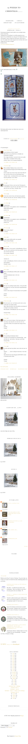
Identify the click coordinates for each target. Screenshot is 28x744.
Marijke (5, 237)
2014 (13, 698)
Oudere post (5, 369)
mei (14, 683)
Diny (5, 333)
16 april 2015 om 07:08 (10, 162)
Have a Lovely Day (13, 503)
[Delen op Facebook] (15, 140)
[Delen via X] (14, 140)
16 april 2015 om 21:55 (10, 330)
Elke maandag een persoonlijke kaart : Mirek (14, 513)
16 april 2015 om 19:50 (10, 314)
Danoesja (5, 246)
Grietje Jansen (6, 301)
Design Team (8, 22)
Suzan (3, 537)
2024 (13, 656)
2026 (13, 653)
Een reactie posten (4, 366)
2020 (13, 663)
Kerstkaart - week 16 (14, 689)
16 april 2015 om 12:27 (10, 266)
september (14, 676)
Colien (3, 519)
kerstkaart (16, 644)
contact (19, 20)
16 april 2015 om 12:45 (10, 280)
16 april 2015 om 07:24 (10, 179)
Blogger (22, 715)
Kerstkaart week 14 (15, 692)
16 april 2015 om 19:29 (10, 297)
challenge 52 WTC (10, 644)
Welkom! (3, 575)
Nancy (3, 502)
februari (14, 695)
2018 (13, 666)
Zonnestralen (12, 538)
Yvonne (5, 318)
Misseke (5, 269)
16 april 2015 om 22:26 (10, 342)
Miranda (3, 528)
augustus (14, 678)
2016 (13, 669)
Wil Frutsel (6, 228)
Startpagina (10, 20)
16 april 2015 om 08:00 (10, 190)
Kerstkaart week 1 (13, 604)
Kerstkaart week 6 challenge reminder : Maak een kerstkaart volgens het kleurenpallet (16, 626)
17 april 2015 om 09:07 (10, 363)
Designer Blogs (18, 736)
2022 (13, 660)
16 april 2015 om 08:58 (10, 199)
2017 (13, 667)
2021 (13, 661)
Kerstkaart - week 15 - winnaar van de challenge (15, 690)
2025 (13, 655)
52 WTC (3, 644)
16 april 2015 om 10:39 (10, 233)
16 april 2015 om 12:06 (10, 242)
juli (14, 680)
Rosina (5, 283)
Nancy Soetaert (7, 150)
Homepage (13, 369)
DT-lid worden (19, 22)
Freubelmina (6, 165)
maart (14, 693)
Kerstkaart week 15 (13, 614)
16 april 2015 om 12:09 (10, 255)
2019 (13, 664)
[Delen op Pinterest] (16, 140)
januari (14, 696)
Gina (5, 183)
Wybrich (5, 193)
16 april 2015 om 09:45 (10, 212)
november (14, 673)
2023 (13, 658)
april (14, 684)
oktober (14, 675)
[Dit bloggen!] (12, 140)
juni (14, 681)
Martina (3, 511)
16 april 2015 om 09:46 (10, 224)
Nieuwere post (22, 369)
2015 (13, 670)
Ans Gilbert (6, 203)
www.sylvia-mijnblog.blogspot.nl (7, 44)
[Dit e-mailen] (11, 140)
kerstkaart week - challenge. (14, 686)
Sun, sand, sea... (13, 529)
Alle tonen (25, 546)
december (14, 672)
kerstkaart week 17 (15, 687)
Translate (10, 727)
